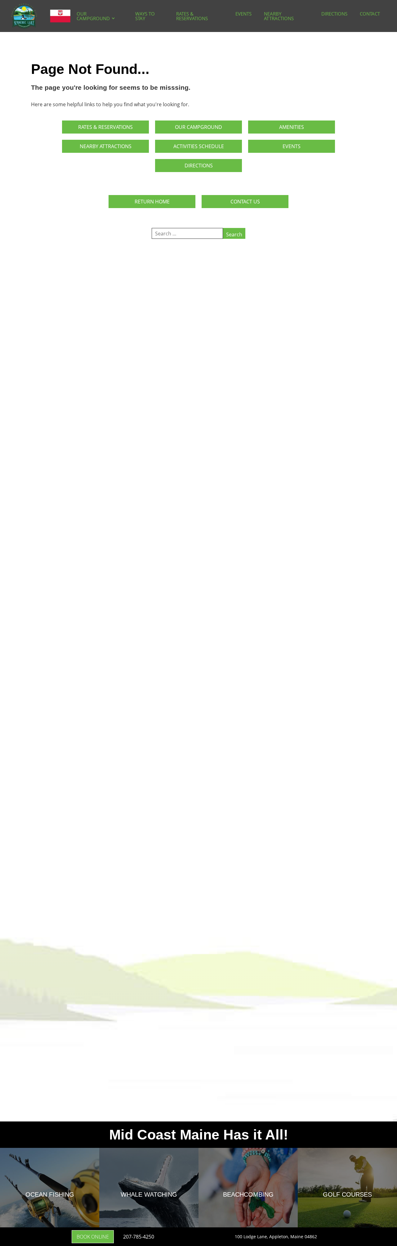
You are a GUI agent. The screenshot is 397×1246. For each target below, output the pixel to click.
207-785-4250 (138, 1236)
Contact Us (245, 201)
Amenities (291, 127)
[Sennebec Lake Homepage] (40, 16)
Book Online (93, 1236)
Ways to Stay (145, 16)
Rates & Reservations (192, 16)
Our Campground (93, 16)
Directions (334, 14)
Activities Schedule (198, 146)
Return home (152, 201)
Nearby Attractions (279, 16)
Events (243, 14)
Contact (370, 14)
